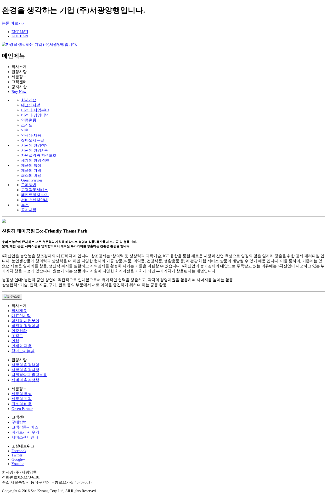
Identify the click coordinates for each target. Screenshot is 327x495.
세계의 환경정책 (25, 380)
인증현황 (28, 120)
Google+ (18, 459)
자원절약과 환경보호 (38, 155)
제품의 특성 (31, 165)
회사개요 (28, 100)
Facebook (18, 451)
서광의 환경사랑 (35, 150)
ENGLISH (19, 32)
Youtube (17, 464)
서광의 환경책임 (35, 145)
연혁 (25, 130)
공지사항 (28, 210)
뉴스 (25, 205)
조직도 (27, 125)
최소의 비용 (31, 175)
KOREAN (19, 36)
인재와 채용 (31, 135)
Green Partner (31, 180)
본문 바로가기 (14, 23)
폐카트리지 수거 (35, 195)
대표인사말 (30, 105)
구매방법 (28, 185)
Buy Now (19, 92)
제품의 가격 (31, 170)
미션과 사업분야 (35, 110)
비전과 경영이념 (35, 115)
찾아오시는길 (32, 140)
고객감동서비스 (34, 190)
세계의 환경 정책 (35, 160)
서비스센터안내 (34, 200)
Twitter (16, 455)
